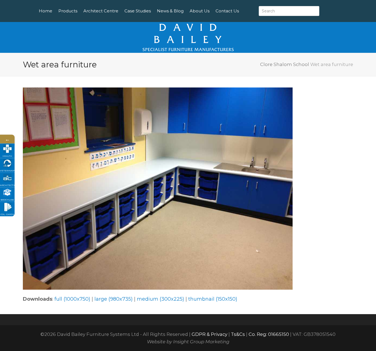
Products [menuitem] (67, 10)
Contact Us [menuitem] (227, 10)
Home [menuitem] (45, 10)
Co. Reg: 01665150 (269, 334)
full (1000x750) (72, 299)
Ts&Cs (238, 334)
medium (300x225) (160, 299)
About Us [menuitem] (199, 10)
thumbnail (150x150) (212, 299)
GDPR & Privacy (209, 334)
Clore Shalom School (284, 64)
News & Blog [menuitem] (170, 10)
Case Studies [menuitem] (137, 10)
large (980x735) (113, 299)
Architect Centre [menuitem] (100, 10)
